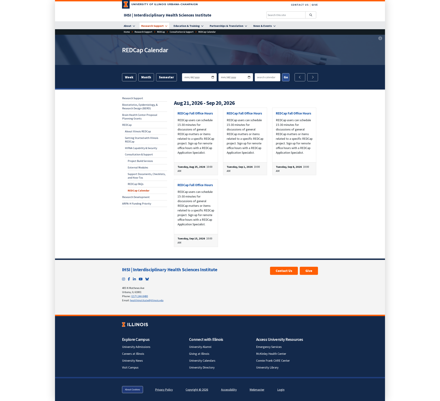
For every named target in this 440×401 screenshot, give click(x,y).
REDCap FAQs (136, 184)
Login (280, 390)
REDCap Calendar (138, 190)
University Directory (201, 367)
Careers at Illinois (133, 354)
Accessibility (229, 390)
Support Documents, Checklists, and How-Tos (147, 175)
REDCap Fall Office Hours (195, 113)
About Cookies (132, 389)
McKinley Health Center (271, 354)
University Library (267, 367)
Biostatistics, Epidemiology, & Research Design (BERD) (140, 106)
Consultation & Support (139, 154)
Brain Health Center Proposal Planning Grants (139, 116)
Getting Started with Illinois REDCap (141, 139)
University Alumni (200, 347)
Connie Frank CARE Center (273, 360)
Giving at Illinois (199, 354)
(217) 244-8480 (139, 296)
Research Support (132, 98)
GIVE (315, 4)
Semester (166, 77)
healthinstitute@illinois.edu (146, 300)
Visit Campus (130, 367)
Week (129, 77)
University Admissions (136, 347)
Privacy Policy (164, 390)
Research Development (136, 197)
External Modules (138, 167)
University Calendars (202, 360)
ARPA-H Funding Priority (136, 203)
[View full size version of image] (380, 38)
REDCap (127, 125)
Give (308, 271)
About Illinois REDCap (138, 131)
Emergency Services (269, 347)
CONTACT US (300, 4)
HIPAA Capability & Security (141, 148)
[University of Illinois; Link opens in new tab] (135, 324)
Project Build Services (140, 160)
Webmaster (257, 390)
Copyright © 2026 (197, 390)
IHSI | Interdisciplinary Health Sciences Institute (169, 269)
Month (146, 77)
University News (132, 360)
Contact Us (284, 271)
